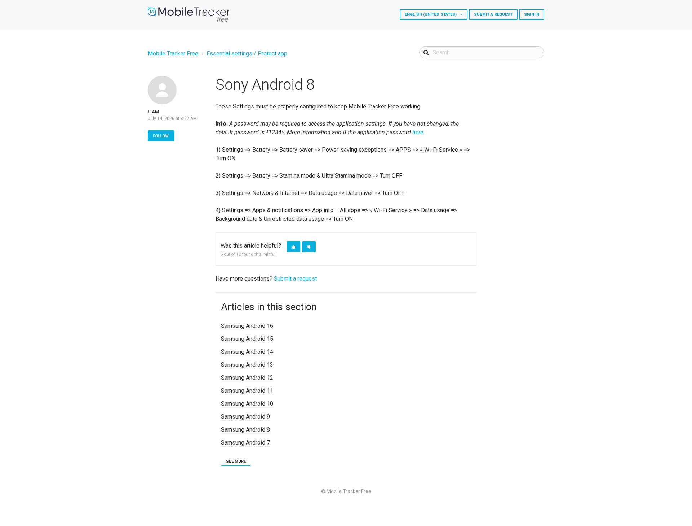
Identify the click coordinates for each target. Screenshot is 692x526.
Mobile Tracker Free (173, 53)
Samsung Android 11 (247, 390)
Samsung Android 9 (245, 416)
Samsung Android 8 (245, 429)
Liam (153, 112)
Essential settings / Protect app (247, 53)
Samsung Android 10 (247, 403)
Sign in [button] (531, 14)
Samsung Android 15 (247, 338)
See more (236, 461)
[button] (293, 247)
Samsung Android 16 (247, 325)
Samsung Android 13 (247, 364)
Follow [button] (161, 136)
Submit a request (493, 14)
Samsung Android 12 (247, 377)
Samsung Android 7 (245, 442)
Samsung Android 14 (247, 351)
